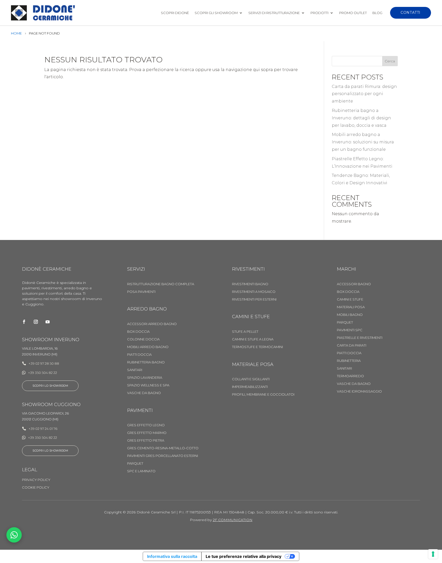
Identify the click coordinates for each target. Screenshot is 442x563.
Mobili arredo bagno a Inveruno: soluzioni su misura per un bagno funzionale (363, 142)
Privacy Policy (36, 480)
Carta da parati (351, 345)
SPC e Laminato (141, 471)
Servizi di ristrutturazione (274, 13)
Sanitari (134, 370)
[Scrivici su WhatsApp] (14, 535)
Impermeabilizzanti (250, 387)
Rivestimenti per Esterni (254, 299)
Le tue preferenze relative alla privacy (243, 556)
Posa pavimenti (141, 292)
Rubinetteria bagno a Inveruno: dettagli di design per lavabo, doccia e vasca (361, 118)
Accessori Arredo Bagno (152, 324)
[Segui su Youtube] (47, 322)
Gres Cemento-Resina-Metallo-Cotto (162, 448)
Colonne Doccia (143, 339)
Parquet (135, 463)
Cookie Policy (35, 487)
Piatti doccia (349, 353)
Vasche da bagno (144, 393)
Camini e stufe (350, 299)
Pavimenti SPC (349, 330)
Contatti (410, 12)
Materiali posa (351, 307)
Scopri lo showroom (50, 385)
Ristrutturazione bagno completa (160, 284)
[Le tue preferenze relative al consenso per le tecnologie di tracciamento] (433, 554)
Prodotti (319, 13)
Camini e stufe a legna (252, 339)
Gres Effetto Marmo (147, 433)
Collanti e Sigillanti (251, 379)
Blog (377, 13)
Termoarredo (350, 376)
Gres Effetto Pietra (145, 440)
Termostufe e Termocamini (257, 347)
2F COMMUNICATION (232, 520)
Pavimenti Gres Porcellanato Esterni (162, 456)
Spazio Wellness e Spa (148, 385)
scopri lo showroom (50, 450)
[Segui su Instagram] (36, 322)
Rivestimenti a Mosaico (253, 292)
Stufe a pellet (245, 332)
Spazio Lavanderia (144, 378)
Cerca (390, 61)
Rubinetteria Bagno (146, 362)
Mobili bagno (350, 315)
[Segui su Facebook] (24, 322)
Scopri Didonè (175, 13)
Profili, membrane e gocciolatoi (263, 394)
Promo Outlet (353, 13)
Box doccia (348, 292)
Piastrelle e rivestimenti (359, 338)
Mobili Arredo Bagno (148, 347)
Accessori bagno (354, 284)
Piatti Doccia (139, 355)
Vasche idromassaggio (359, 391)
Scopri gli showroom (216, 13)
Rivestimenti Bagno (250, 284)
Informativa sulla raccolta (172, 556)
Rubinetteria (349, 361)
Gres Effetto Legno (146, 425)
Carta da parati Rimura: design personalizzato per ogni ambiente (364, 94)
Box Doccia (138, 332)
